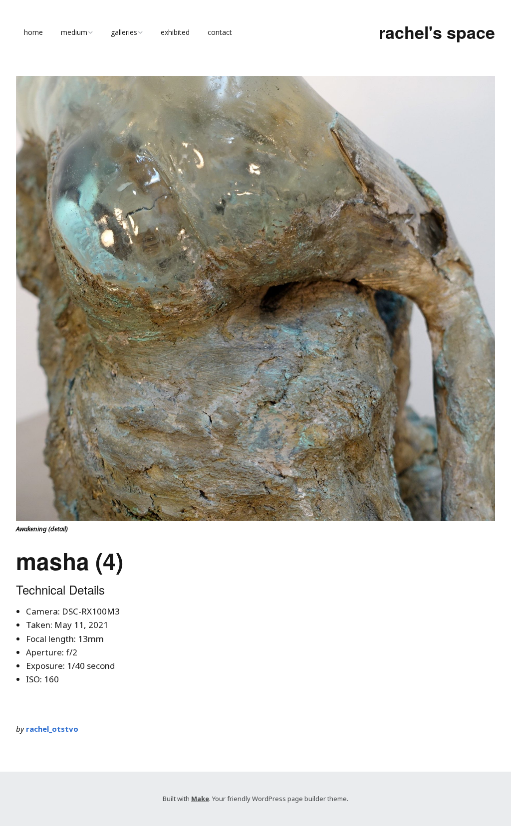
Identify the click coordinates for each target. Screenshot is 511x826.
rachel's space (437, 32)
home (33, 32)
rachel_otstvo (52, 729)
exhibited (175, 32)
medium (74, 32)
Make (200, 798)
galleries (124, 32)
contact (220, 32)
